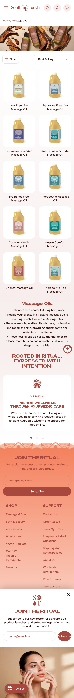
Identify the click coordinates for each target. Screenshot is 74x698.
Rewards (11, 567)
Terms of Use (51, 586)
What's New (13, 536)
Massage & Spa (16, 514)
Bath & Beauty (15, 521)
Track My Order (53, 529)
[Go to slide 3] (43, 438)
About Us (49, 560)
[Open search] (47, 8)
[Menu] (5, 8)
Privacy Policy (52, 579)
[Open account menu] (57, 8)
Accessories (14, 529)
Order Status (51, 521)
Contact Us (50, 514)
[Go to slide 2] (37, 438)
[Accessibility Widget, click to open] (67, 349)
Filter (13, 59)
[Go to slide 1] (31, 438)
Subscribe (64, 636)
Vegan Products (16, 544)
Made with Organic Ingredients (13, 555)
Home (6, 20)
